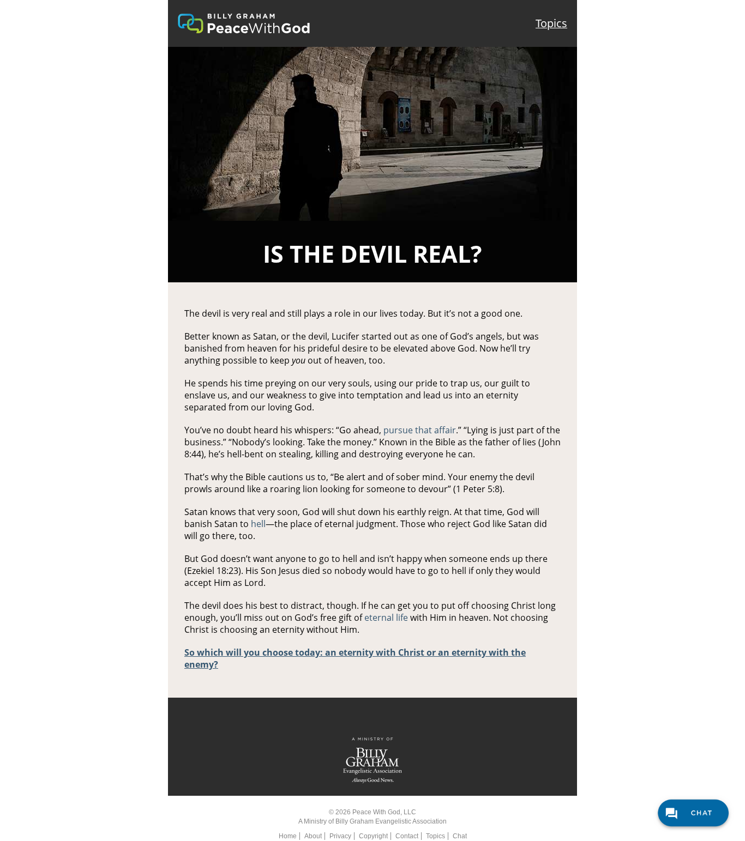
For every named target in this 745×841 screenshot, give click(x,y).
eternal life (386, 618)
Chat (460, 836)
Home (288, 836)
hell (258, 524)
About (313, 836)
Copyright (373, 836)
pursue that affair (419, 430)
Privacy (340, 836)
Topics (551, 23)
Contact (406, 836)
